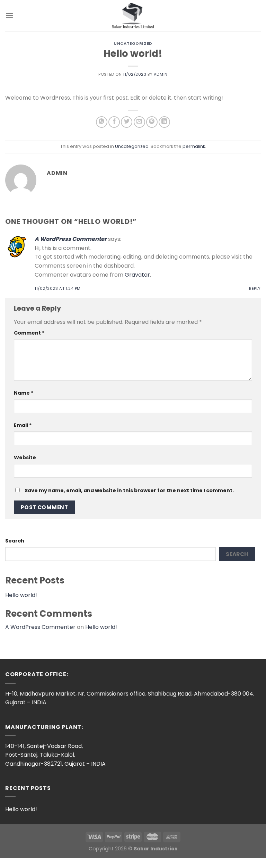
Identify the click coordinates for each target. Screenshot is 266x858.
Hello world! (21, 595)
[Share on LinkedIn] (164, 122)
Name (24, 392)
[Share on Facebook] (114, 122)
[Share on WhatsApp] (101, 122)
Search (14, 540)
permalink (194, 146)
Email (23, 425)
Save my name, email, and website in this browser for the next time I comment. (129, 490)
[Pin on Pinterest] (152, 122)
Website (25, 457)
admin (161, 74)
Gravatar (137, 275)
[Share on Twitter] (126, 122)
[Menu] (9, 15)
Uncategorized (133, 43)
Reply (255, 288)
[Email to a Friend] (139, 122)
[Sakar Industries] (133, 15)
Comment (29, 332)
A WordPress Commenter (71, 239)
